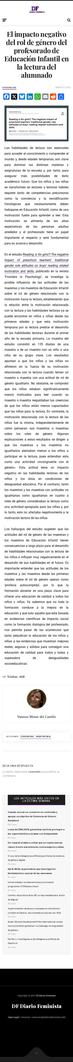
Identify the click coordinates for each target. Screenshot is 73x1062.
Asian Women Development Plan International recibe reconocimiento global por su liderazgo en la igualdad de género (35, 926)
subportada (43, 736)
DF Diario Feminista (37, 1006)
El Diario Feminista (46, 995)
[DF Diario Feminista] (36, 9)
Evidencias (9, 87)
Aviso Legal (13, 1017)
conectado (34, 771)
